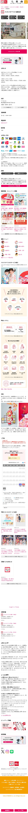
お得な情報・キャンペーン (17, 780)
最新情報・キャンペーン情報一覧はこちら (14, 233)
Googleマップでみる (14, 607)
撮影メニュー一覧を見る (7, 257)
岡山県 (21, 7)
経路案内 (7, 810)
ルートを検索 (21, 107)
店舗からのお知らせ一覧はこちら (14, 583)
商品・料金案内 (12, 782)
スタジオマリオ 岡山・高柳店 (10, 623)
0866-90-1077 (4, 122)
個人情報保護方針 (18, 789)
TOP (2, 7)
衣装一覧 (18, 782)
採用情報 (17, 787)
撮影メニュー (7, 780)
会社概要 (22, 787)
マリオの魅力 (4, 782)
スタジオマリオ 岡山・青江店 (10, 632)
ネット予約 (20, 810)
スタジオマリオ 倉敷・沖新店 (10, 614)
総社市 (2, 8)
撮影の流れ (24, 782)
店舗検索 (6, 7)
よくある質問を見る (6, 715)
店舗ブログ (11, 784)
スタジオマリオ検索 (14, 7)
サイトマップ (5, 787)
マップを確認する (7, 107)
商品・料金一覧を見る (6, 389)
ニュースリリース (9, 789)
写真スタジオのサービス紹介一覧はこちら (14, 556)
